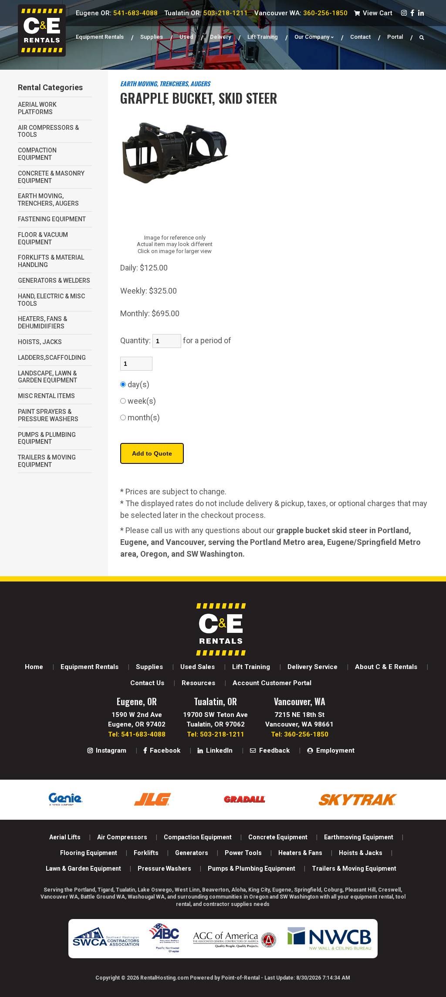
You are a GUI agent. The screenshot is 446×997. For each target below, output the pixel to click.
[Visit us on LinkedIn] (421, 13)
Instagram (110, 750)
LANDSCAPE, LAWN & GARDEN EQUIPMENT (47, 377)
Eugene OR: (117, 13)
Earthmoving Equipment (358, 837)
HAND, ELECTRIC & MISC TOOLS (51, 300)
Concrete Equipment (277, 837)
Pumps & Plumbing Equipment (251, 868)
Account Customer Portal (272, 683)
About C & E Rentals (386, 667)
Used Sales (197, 667)
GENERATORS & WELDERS (54, 280)
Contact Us (147, 683)
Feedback (273, 750)
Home (34, 667)
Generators (191, 852)
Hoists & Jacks (360, 852)
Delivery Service (312, 667)
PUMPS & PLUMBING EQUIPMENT (47, 438)
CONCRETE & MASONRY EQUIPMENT (51, 177)
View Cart (376, 13)
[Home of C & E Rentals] (221, 653)
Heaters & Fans (300, 852)
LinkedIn (218, 750)
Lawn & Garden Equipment (83, 868)
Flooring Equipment (88, 852)
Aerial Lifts (65, 837)
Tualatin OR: (206, 13)
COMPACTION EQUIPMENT (37, 154)
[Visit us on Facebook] (412, 13)
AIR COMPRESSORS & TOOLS (48, 131)
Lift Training (262, 37)
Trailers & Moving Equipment (354, 868)
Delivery (220, 37)
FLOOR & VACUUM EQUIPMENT (43, 238)
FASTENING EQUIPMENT (52, 219)
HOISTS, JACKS (40, 341)
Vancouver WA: (301, 13)
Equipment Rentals (100, 37)
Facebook (164, 750)
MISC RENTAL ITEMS (46, 395)
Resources (198, 683)
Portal (395, 37)
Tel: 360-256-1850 (299, 734)
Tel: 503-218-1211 (215, 734)
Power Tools (243, 852)
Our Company (311, 37)
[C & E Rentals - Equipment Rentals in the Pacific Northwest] (42, 54)
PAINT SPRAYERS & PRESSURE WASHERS (48, 415)
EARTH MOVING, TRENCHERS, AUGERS (48, 200)
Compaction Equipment (198, 837)
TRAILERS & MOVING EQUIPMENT (47, 461)
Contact (360, 37)
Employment (334, 750)
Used (186, 37)
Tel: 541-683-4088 (137, 734)
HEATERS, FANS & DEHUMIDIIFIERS (42, 322)
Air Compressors (122, 837)
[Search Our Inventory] (421, 37)
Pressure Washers (164, 868)
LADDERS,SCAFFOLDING (52, 357)
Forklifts (146, 852)
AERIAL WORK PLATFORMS (37, 108)
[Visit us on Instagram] (404, 13)
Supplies (151, 37)
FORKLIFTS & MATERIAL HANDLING (51, 261)
